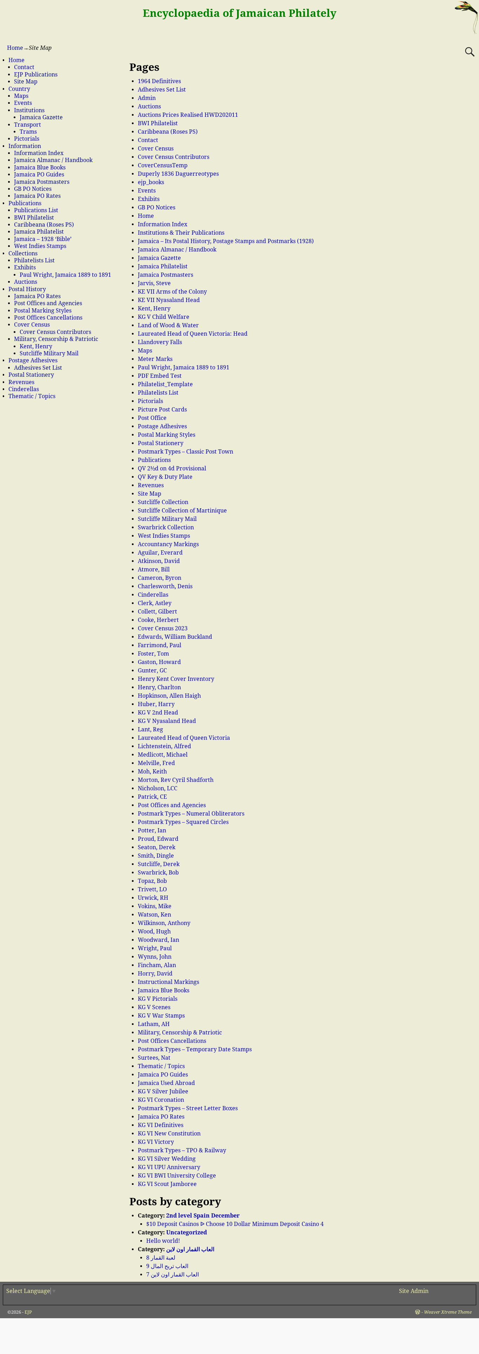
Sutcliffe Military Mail (167, 519)
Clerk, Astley (154, 603)
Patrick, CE (152, 796)
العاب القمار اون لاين (190, 1249)
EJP (28, 1312)
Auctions (149, 106)
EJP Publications (36, 74)
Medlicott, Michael (163, 754)
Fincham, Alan (157, 965)
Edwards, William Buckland (175, 637)
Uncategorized (186, 1232)
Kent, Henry (154, 308)
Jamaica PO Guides (163, 1074)
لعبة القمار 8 (160, 1257)
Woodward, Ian (158, 940)
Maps (145, 350)
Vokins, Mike (154, 906)
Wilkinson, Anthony (164, 923)
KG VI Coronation (161, 1100)
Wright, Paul (155, 948)
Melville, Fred (156, 763)
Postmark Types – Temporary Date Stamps (195, 1049)
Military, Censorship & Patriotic (180, 1032)
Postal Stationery (160, 443)
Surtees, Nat (154, 1057)
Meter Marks (155, 359)
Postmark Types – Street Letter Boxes (188, 1108)
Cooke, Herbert (158, 620)
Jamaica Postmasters (165, 275)
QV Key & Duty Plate (165, 477)
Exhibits (149, 199)
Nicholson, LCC (157, 788)
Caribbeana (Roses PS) (168, 131)
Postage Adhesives (162, 426)
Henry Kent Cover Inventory (176, 679)
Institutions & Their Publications (181, 232)
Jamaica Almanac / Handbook (177, 249)
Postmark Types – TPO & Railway (182, 1150)
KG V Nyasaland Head (167, 721)
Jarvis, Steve (154, 283)
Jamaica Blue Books (163, 990)
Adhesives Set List (162, 89)
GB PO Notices (156, 207)
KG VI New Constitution (169, 1133)
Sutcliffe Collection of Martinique (182, 510)
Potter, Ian (152, 830)
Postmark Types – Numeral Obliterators (191, 813)
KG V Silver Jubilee (163, 1091)
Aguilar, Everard (160, 552)
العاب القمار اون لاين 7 (172, 1274)
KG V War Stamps (161, 1015)
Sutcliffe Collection (163, 502)
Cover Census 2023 (163, 628)
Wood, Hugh (154, 931)
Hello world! (163, 1241)
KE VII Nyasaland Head (169, 300)
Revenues (151, 485)
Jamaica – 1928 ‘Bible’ (43, 239)
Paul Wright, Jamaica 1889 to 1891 (183, 367)
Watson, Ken (154, 914)
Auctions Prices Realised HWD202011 (188, 115)
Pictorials (150, 401)
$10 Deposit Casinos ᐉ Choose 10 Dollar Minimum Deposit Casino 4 (235, 1224)
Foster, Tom (153, 653)
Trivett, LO (152, 889)
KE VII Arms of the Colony (172, 291)
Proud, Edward (158, 839)
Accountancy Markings (168, 544)
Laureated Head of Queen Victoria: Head (193, 333)
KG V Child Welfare (163, 317)
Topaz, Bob (152, 881)
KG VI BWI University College (177, 1175)
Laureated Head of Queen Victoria (184, 738)
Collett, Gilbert (157, 611)
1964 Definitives (159, 81)
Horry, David (155, 973)
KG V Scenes (154, 1007)
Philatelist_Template (165, 384)
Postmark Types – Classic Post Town (185, 451)
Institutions (29, 110)
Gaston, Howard (159, 662)
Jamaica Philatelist (163, 266)
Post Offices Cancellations (172, 1041)
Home (15, 48)
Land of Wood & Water (168, 325)
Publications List (36, 210)
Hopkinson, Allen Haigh (169, 695)
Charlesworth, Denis (165, 586)
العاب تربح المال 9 (167, 1266)
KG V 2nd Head (158, 712)
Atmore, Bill (154, 569)
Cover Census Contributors (173, 157)
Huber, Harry (156, 704)
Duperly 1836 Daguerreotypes (178, 173)
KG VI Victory (156, 1142)
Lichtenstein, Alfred (164, 746)
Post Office (152, 418)
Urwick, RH (153, 897)
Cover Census (156, 148)
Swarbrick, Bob (158, 872)
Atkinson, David (159, 561)
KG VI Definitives (160, 1125)
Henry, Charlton (159, 687)
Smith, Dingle (156, 855)
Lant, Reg (150, 729)
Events (147, 190)
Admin (147, 98)
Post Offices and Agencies (172, 805)
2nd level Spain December (203, 1215)
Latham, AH (154, 1024)
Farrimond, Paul (159, 645)
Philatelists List (158, 392)
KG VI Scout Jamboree (167, 1184)
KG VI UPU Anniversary (169, 1167)
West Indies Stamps (164, 535)
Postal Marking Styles (166, 434)
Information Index (162, 224)
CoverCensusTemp (163, 165)
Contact (148, 140)
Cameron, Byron (159, 578)
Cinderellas (153, 594)
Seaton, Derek (156, 847)
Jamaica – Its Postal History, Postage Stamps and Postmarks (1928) (226, 241)
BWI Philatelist (158, 123)
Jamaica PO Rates (161, 1116)
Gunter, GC (152, 670)
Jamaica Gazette (159, 258)
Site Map (149, 493)
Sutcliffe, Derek (159, 864)
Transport (27, 124)
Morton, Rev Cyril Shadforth (176, 780)
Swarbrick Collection (166, 527)
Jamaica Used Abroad (166, 1083)
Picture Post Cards (162, 409)
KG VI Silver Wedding (167, 1158)
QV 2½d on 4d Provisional (172, 468)
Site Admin (414, 1291)
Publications (154, 460)
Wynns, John (154, 956)
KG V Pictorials (157, 999)
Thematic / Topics (161, 1066)
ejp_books (151, 182)
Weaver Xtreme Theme (448, 1312)
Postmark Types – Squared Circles (183, 822)
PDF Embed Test (160, 376)
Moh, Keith (152, 771)
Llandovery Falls (160, 342)
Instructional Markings (168, 982)
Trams (28, 131)
